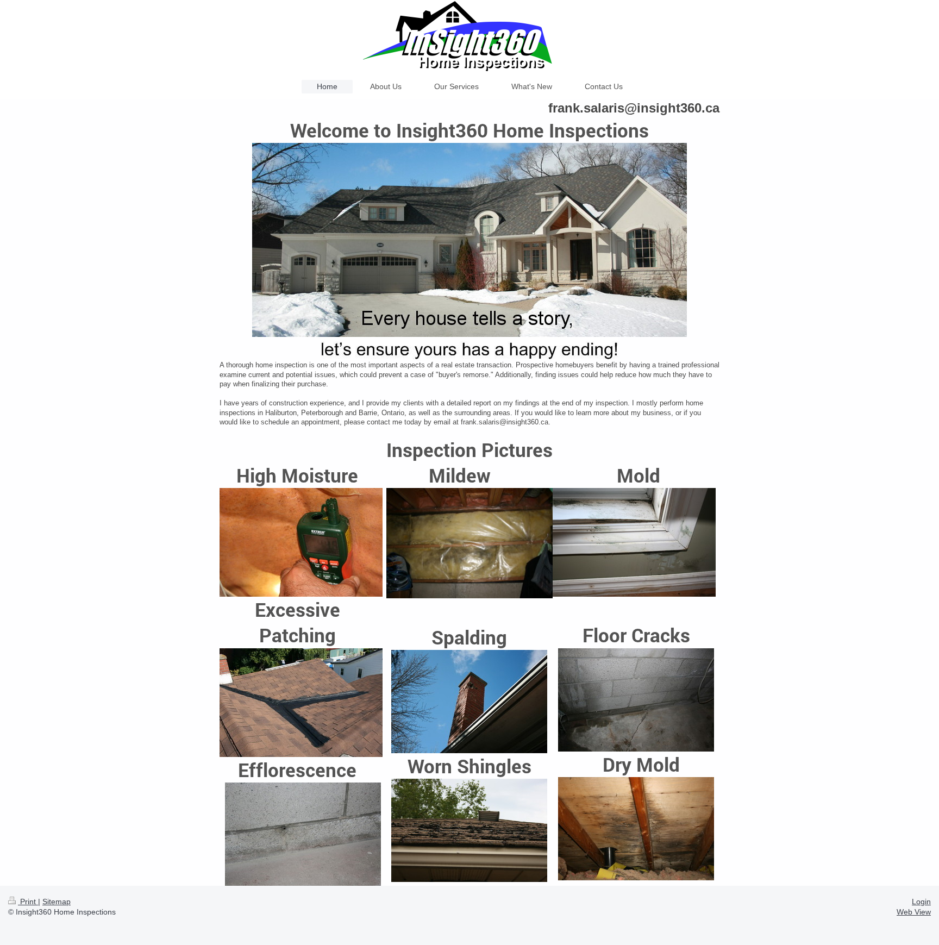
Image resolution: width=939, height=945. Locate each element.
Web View (914, 912)
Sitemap (56, 901)
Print (28, 901)
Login (921, 901)
